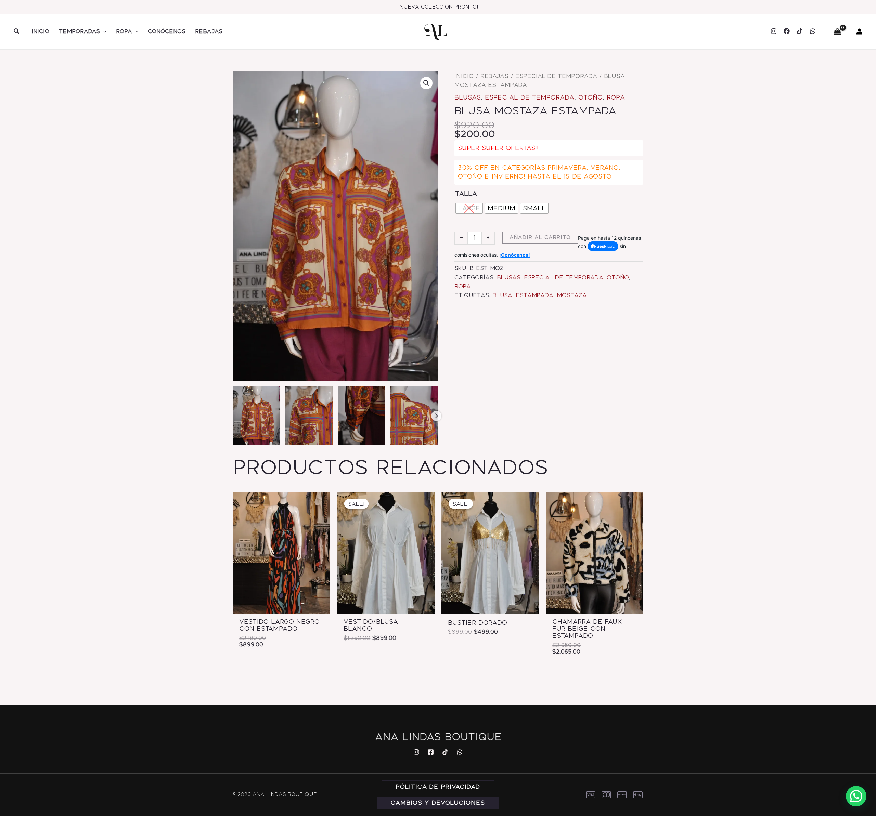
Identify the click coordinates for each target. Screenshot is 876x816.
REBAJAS (208, 31)
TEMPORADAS (79, 31)
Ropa (616, 97)
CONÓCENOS (166, 31)
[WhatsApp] (813, 31)
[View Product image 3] (362, 416)
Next (436, 416)
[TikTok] (800, 31)
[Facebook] (787, 31)
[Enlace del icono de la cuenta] (859, 31)
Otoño (590, 97)
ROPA (124, 31)
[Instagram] (774, 31)
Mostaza (572, 295)
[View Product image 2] (309, 416)
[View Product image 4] (414, 416)
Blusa (502, 295)
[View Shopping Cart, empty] (837, 31)
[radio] (469, 208)
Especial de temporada (556, 76)
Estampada (534, 295)
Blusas (467, 97)
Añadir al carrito (540, 237)
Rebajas (494, 76)
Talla (466, 193)
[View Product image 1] (256, 416)
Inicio (464, 76)
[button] (17, 31)
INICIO (40, 31)
